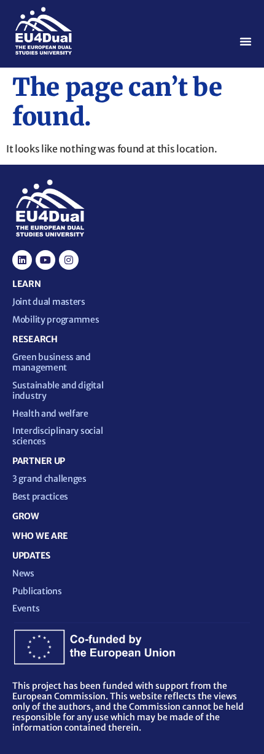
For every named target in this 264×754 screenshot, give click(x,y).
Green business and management (51, 362)
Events (25, 608)
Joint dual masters (48, 301)
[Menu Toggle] (245, 41)
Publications (37, 591)
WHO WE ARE (40, 535)
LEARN (26, 283)
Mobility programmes (55, 319)
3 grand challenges (49, 478)
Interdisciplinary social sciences (57, 436)
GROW (25, 516)
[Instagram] (69, 260)
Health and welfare (50, 413)
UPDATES (31, 555)
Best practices (40, 496)
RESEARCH (35, 339)
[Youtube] (45, 260)
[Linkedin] (22, 260)
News (23, 573)
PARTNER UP (38, 460)
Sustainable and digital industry (58, 390)
